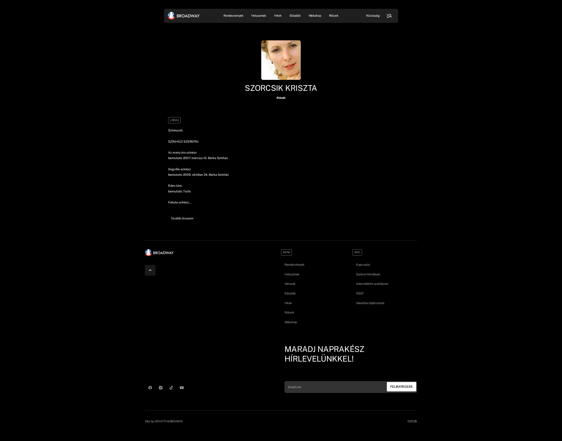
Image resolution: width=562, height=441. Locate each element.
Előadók (295, 15)
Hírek (278, 15)
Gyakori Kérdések (368, 274)
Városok (290, 283)
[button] (182, 218)
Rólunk (334, 15)
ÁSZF (360, 293)
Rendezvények (294, 264)
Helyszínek (258, 15)
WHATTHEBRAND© (168, 421)
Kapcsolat (363, 264)
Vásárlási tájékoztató (370, 303)
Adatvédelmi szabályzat (372, 283)
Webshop (315, 15)
